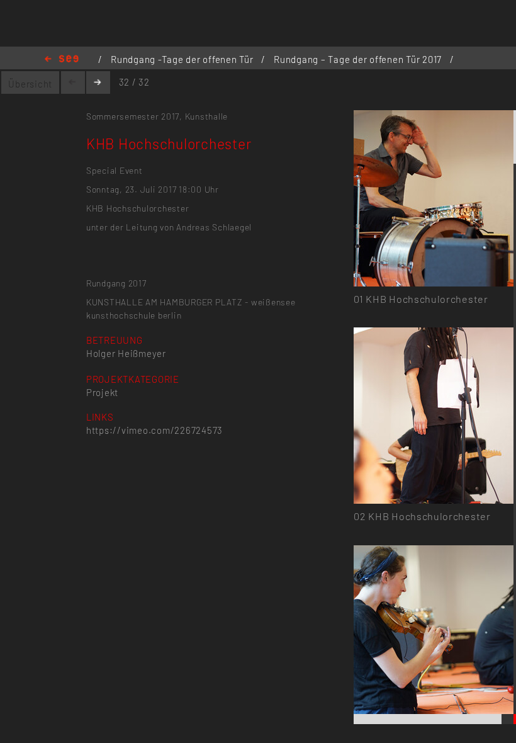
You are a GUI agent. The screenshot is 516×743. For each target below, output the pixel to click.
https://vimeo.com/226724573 (154, 430)
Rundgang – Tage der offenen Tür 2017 (359, 59)
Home (62, 59)
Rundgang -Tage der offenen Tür (183, 59)
